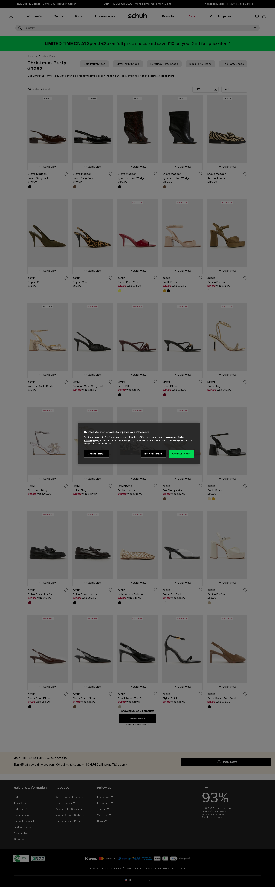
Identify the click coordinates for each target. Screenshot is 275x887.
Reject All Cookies (153, 454)
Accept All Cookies (181, 454)
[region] (139, 443)
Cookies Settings (96, 454)
